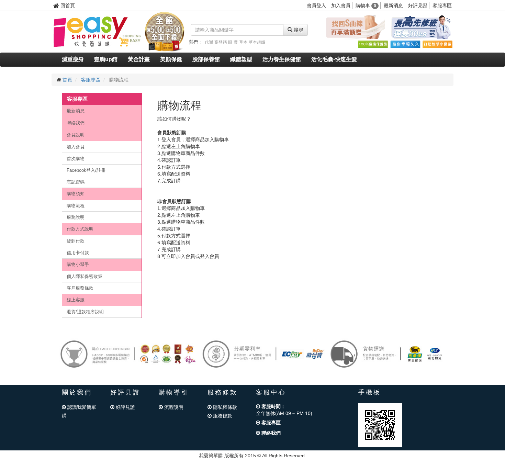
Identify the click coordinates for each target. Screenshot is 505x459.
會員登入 (316, 5)
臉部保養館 (206, 59)
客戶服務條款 (80, 288)
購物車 (366, 5)
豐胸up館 (105, 59)
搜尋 (297, 30)
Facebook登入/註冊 (86, 170)
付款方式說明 (80, 229)
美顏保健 (171, 59)
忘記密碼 (76, 181)
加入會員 (340, 5)
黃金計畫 (139, 59)
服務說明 (76, 217)
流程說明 (173, 407)
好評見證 (417, 5)
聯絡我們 (76, 122)
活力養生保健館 (281, 59)
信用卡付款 (78, 252)
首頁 (67, 79)
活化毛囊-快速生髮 (334, 59)
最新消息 (393, 5)
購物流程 (76, 205)
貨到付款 (76, 241)
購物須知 (76, 193)
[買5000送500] (164, 31)
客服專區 (442, 5)
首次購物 (76, 158)
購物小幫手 (78, 264)
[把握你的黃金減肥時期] (354, 27)
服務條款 (222, 415)
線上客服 (76, 299)
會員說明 (76, 134)
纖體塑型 (241, 59)
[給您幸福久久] (405, 44)
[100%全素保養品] (373, 44)
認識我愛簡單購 (79, 411)
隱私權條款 (224, 407)
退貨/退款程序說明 (85, 311)
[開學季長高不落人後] (421, 27)
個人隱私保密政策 (84, 276)
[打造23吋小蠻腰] (437, 44)
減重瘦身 (73, 59)
